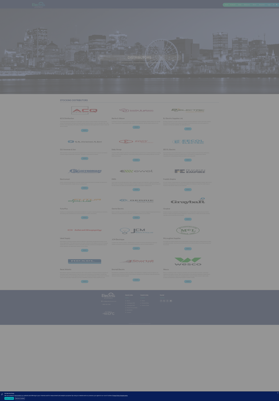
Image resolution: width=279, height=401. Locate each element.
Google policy (124, 395)
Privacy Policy (116, 395)
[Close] (277, 392)
